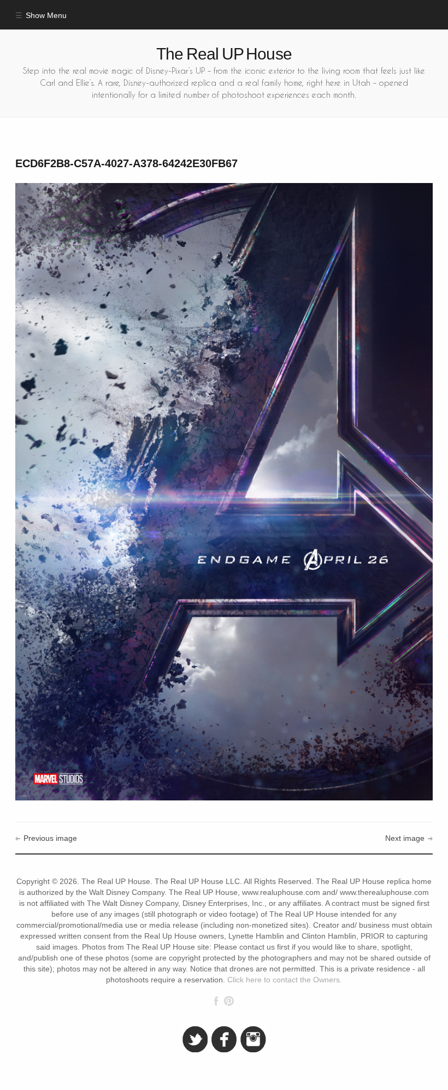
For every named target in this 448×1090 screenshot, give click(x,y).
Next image (405, 838)
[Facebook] (216, 1001)
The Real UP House (224, 54)
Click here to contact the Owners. (284, 980)
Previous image (49, 838)
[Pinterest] (228, 1001)
